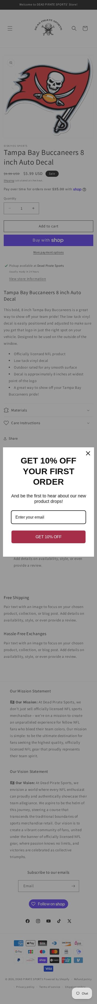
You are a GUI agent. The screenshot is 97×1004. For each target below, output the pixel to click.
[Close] (88, 453)
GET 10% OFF (49, 537)
